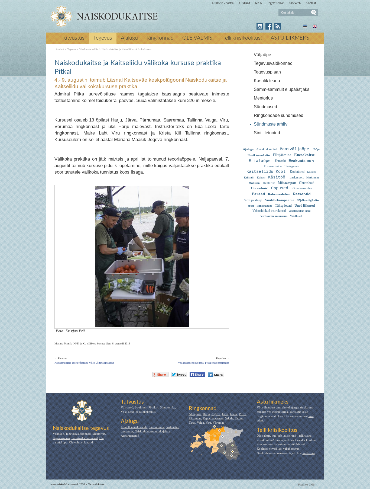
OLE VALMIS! (198, 38)
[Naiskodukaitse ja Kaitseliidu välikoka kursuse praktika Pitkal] (104, 16)
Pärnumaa (195, 418)
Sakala (229, 418)
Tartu (192, 422)
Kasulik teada (267, 80)
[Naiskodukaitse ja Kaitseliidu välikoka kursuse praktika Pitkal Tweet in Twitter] (179, 374)
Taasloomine (157, 427)
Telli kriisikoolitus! (242, 38)
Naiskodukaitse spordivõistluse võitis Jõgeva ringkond (84, 362)
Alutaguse (195, 414)
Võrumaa (218, 422)
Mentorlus (263, 98)
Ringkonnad (160, 38)
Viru (208, 422)
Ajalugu (129, 38)
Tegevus (102, 38)
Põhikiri (153, 407)
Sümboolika (167, 407)
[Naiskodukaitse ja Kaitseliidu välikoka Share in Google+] (160, 374)
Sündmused (265, 106)
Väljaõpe (262, 54)
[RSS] (277, 26)
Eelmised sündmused (85, 438)
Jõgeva (216, 414)
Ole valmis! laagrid (81, 442)
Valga (200, 422)
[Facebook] (268, 26)
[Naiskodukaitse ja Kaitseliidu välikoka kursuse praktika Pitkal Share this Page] (216, 374)
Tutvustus (73, 38)
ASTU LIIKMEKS (290, 38)
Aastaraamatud (130, 435)
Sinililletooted (267, 132)
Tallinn (239, 418)
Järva (225, 414)
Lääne (234, 414)
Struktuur (141, 407)
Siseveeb (295, 3)
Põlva (242, 414)
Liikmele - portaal (223, 3)
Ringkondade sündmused (278, 115)
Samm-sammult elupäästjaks (281, 89)
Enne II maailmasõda (134, 427)
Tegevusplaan (275, 3)
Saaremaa (217, 418)
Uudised (244, 3)
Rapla (206, 418)
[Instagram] (260, 26)
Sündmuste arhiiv (270, 124)
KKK (258, 3)
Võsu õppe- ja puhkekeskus (138, 411)
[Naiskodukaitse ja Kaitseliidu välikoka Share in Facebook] (197, 374)
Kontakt (311, 3)
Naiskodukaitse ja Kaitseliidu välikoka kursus (126, 49)
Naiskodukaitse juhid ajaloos (152, 431)
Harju (206, 414)
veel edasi (309, 453)
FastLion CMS (306, 484)
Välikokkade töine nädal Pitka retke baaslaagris (203, 362)
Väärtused (127, 407)
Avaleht (60, 49)
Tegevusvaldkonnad (273, 63)
